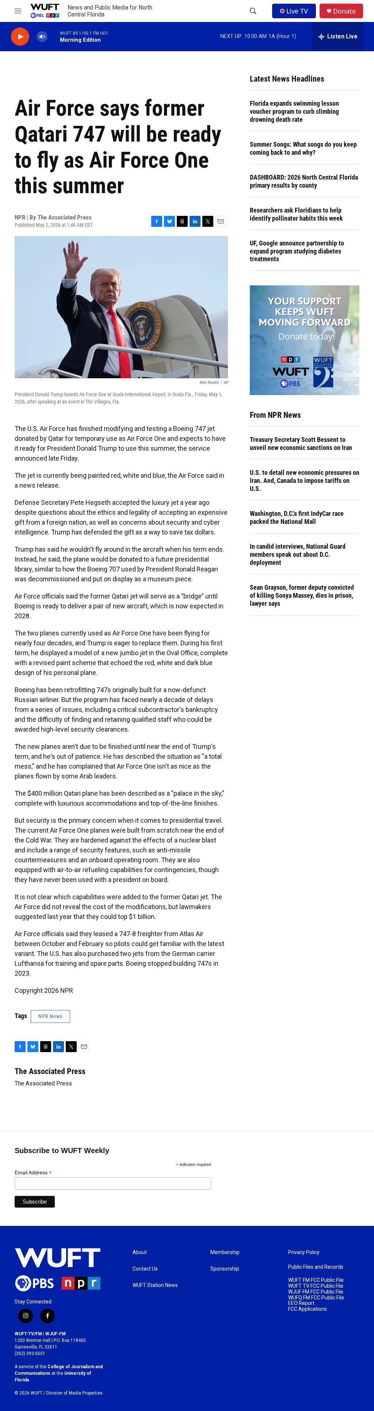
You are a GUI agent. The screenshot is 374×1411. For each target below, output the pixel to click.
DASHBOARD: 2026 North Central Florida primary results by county (304, 181)
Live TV (297, 11)
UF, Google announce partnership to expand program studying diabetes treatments (297, 251)
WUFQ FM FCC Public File (316, 1298)
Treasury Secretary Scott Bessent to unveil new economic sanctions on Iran (301, 443)
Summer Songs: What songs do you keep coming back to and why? (303, 148)
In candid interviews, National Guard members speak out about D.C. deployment (298, 554)
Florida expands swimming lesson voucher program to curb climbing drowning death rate (294, 111)
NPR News (50, 1016)
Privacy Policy (304, 1252)
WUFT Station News (155, 1285)
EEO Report (301, 1303)
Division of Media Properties (74, 1393)
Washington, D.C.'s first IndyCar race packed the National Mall (297, 517)
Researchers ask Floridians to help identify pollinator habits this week (296, 214)
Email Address (33, 1172)
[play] (20, 37)
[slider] (54, 36)
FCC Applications (307, 1309)
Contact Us (145, 1269)
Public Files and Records (315, 1267)
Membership (225, 1252)
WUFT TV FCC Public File (315, 1286)
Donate (344, 11)
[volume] (42, 37)
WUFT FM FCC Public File (316, 1280)
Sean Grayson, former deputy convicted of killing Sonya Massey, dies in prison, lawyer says (302, 595)
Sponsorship (224, 1269)
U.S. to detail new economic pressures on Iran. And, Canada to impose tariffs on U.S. (304, 480)
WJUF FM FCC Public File (315, 1292)
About (140, 1252)
